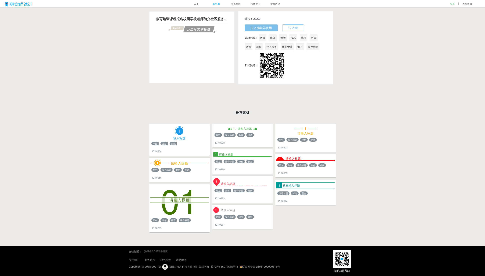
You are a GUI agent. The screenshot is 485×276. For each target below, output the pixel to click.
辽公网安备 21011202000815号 (261, 266)
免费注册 (467, 3)
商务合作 (150, 260)
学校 (303, 38)
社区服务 (271, 47)
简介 (258, 47)
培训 (272, 38)
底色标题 (313, 47)
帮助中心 (255, 3)
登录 (452, 3)
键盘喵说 (275, 3)
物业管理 (287, 47)
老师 (248, 47)
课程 (283, 38)
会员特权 (236, 3)
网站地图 (181, 260)
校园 (313, 38)
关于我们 (134, 260)
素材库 (216, 3)
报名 (293, 38)
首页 (196, 3)
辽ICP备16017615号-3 (224, 266)
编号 (300, 47)
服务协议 (165, 260)
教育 (262, 38)
